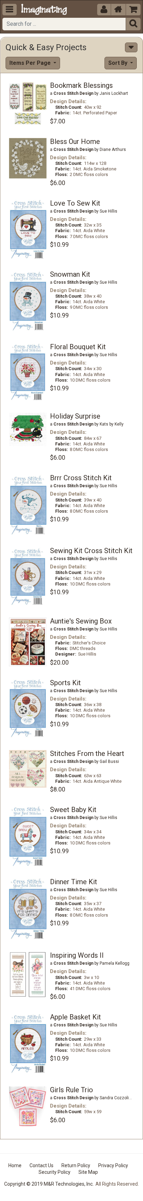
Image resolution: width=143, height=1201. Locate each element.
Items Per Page (30, 63)
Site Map (88, 1172)
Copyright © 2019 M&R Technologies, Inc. (49, 1184)
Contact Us (41, 1165)
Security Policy (54, 1172)
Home (15, 1165)
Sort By (118, 63)
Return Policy (75, 1165)
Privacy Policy (113, 1165)
